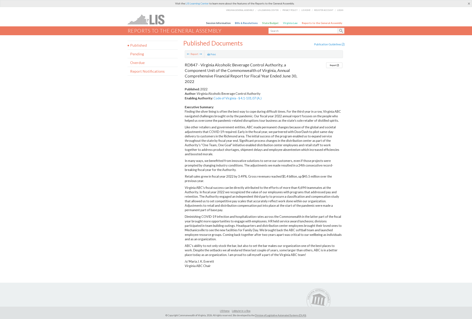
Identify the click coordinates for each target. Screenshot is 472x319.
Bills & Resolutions (246, 23)
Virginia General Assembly (240, 10)
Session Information (218, 23)
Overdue (137, 62)
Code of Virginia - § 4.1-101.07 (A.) (238, 98)
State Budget (270, 23)
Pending (137, 54)
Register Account (323, 10)
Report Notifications (147, 71)
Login (340, 10)
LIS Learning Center (197, 3)
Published (138, 45)
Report (333, 65)
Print (213, 54)
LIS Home (305, 10)
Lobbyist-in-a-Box (241, 310)
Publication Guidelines (328, 44)
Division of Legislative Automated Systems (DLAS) (280, 315)
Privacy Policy (290, 10)
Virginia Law (290, 23)
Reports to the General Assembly (322, 23)
